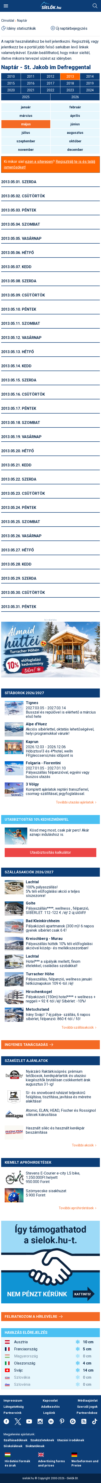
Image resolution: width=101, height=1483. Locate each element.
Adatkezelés (50, 1406)
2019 (90, 83)
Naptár (22, 20)
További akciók (83, 1145)
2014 (90, 76)
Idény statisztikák (21, 28)
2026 (75, 97)
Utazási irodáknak (70, 1440)
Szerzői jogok (87, 1406)
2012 (50, 76)
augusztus (75, 133)
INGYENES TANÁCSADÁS (27, 1045)
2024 (90, 90)
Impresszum (13, 1400)
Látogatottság (14, 1406)
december (75, 150)
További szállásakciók (78, 1027)
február (75, 107)
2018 (70, 83)
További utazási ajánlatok (75, 802)
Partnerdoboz (87, 1413)
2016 (31, 83)
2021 (31, 90)
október (75, 141)
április (75, 116)
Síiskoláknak (13, 1446)
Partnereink (12, 1413)
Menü (6, 6)
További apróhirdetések (77, 1208)
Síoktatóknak (34, 1446)
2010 (11, 76)
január (26, 107)
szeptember (25, 141)
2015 (11, 83)
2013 (70, 76)
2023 (70, 90)
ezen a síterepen (39, 161)
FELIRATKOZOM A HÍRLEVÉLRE (31, 1316)
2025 (26, 97)
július (26, 133)
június (75, 124)
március (25, 116)
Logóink (49, 1413)
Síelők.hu (50, 5)
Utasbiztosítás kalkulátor (50, 852)
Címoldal (7, 20)
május (26, 124)
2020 (11, 90)
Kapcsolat (50, 1400)
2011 (31, 76)
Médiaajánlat (87, 1400)
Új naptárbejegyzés (71, 28)
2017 (50, 83)
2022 (50, 90)
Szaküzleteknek (42, 1440)
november (26, 150)
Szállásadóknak (15, 1440)
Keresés (95, 6)
